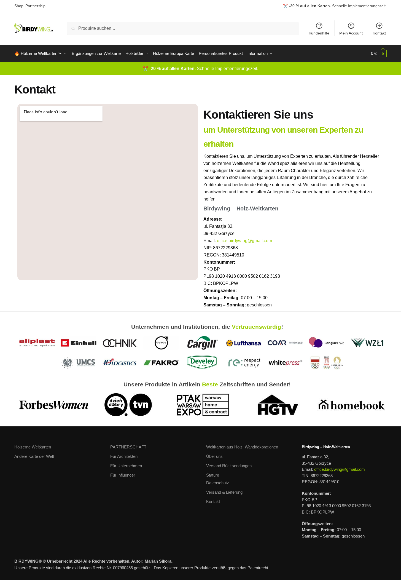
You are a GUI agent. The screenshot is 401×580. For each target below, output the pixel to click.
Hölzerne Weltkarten (32, 447)
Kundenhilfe (319, 33)
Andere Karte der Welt (34, 456)
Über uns (214, 456)
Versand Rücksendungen (229, 465)
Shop (18, 6)
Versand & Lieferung (224, 492)
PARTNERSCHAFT (128, 447)
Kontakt (379, 33)
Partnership (35, 6)
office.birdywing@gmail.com (244, 240)
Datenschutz (217, 482)
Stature (212, 475)
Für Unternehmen (126, 465)
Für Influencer (122, 475)
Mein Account (351, 33)
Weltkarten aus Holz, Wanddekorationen (242, 447)
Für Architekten (124, 456)
